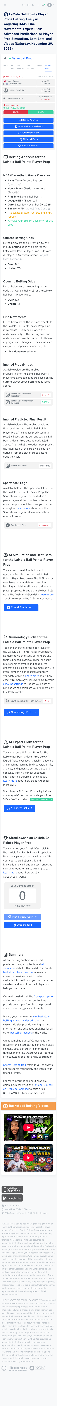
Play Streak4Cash (22, 917)
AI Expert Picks (19, 808)
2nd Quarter (30, 67)
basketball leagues (21, 1033)
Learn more (23, 508)
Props (39, 66)
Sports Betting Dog (14, 1065)
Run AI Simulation (21, 607)
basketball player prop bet (18, 972)
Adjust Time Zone (36, 209)
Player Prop (47, 67)
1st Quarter (20, 67)
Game (5, 66)
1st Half (12, 67)
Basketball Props (23, 58)
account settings (13, 684)
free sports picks (43, 996)
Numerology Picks (21, 712)
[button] (49, 5)
